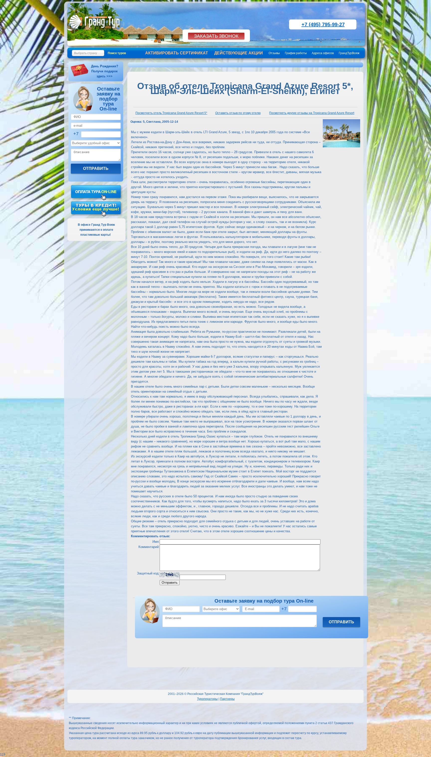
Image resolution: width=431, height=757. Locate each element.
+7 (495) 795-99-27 (323, 24)
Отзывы (274, 53)
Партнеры (227, 699)
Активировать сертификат (176, 53)
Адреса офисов (323, 53)
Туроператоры (207, 699)
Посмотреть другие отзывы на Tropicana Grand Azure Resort (311, 113)
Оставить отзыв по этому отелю (238, 113)
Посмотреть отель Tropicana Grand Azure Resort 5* (171, 113)
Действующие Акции (238, 53)
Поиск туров (117, 53)
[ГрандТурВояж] (96, 31)
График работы (296, 53)
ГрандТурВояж (349, 53)
